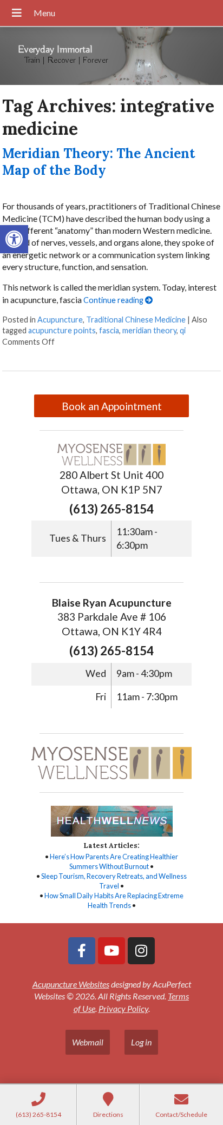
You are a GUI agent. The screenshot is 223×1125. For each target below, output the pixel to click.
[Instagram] (141, 950)
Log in (141, 1042)
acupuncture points (62, 330)
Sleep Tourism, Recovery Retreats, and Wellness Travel (114, 881)
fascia (109, 330)
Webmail (87, 1042)
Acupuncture (60, 319)
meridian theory (149, 330)
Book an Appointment (112, 406)
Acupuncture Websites (70, 984)
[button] (14, 239)
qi (183, 330)
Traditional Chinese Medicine (136, 319)
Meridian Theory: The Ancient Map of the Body (98, 162)
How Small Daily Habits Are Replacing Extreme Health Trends (113, 900)
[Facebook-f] (81, 950)
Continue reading (114, 300)
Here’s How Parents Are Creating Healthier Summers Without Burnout (114, 861)
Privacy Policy (123, 1008)
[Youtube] (111, 950)
